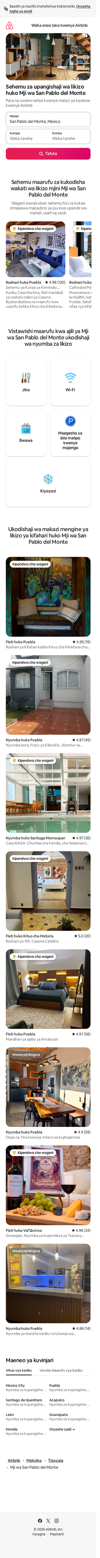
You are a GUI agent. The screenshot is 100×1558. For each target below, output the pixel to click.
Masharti (57, 1534)
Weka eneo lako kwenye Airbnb (59, 25)
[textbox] (27, 139)
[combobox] (48, 122)
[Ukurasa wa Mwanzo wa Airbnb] (9, 25)
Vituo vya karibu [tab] (19, 1370)
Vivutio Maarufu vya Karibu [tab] (61, 1370)
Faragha (39, 1534)
